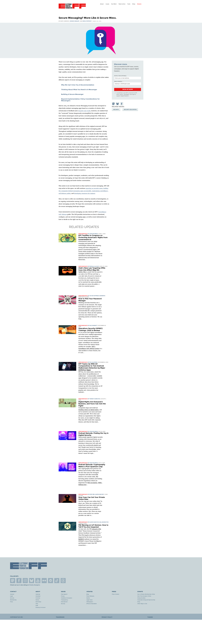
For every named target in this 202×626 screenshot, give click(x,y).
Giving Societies (141, 597)
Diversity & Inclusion (41, 607)
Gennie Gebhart (74, 21)
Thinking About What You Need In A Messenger (79, 89)
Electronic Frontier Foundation (72, 7)
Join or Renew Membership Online (146, 594)
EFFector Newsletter (91, 603)
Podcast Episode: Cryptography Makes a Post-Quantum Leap (91, 466)
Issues (107, 4)
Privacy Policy (107, 617)
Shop (133, 4)
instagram (25, 580)
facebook (18, 580)
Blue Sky (31, 580)
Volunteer (38, 596)
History (37, 599)
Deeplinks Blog (83, 233)
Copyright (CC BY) (16, 617)
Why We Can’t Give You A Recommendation (77, 85)
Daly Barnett (93, 325)
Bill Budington (104, 522)
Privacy (63, 596)
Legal (11, 596)
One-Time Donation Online (144, 596)
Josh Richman (93, 233)
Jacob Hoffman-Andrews (97, 295)
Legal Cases (89, 599)
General (12, 594)
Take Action (122, 4)
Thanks (150, 617)
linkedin (50, 580)
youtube (37, 580)
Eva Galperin (93, 362)
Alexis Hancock (94, 522)
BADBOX (81, 539)
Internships (38, 601)
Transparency (64, 599)
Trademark (60, 617)
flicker (44, 580)
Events (88, 597)
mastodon (12, 580)
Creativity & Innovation (66, 597)
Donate (139, 4)
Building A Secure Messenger (72, 94)
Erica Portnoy (87, 21)
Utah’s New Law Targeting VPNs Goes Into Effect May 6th (91, 269)
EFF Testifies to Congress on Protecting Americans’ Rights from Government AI (93, 237)
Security (116, 109)
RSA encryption (92, 482)
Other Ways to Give (142, 603)
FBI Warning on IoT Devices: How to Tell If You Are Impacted (93, 526)
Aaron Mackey (99, 494)
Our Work (113, 4)
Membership (13, 599)
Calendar (38, 594)
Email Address (118, 81)
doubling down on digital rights (88, 410)
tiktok (56, 580)
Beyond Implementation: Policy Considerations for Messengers (80, 100)
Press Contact (115, 594)
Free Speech (64, 594)
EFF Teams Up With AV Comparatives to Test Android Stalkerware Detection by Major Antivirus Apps (91, 367)
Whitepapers (89, 601)
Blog (87, 594)
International (64, 601)
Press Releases (90, 596)
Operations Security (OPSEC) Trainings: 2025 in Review (90, 329)
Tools (128, 4)
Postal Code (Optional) (120, 75)
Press (11, 601)
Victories (38, 597)
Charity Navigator (34, 585)
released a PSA (96, 529)
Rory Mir (92, 494)
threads (63, 580)
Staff (37, 605)
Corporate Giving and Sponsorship (146, 599)
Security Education (130, 109)
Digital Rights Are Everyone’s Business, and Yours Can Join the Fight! (92, 404)
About (102, 4)
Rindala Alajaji (94, 266)
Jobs (37, 603)
